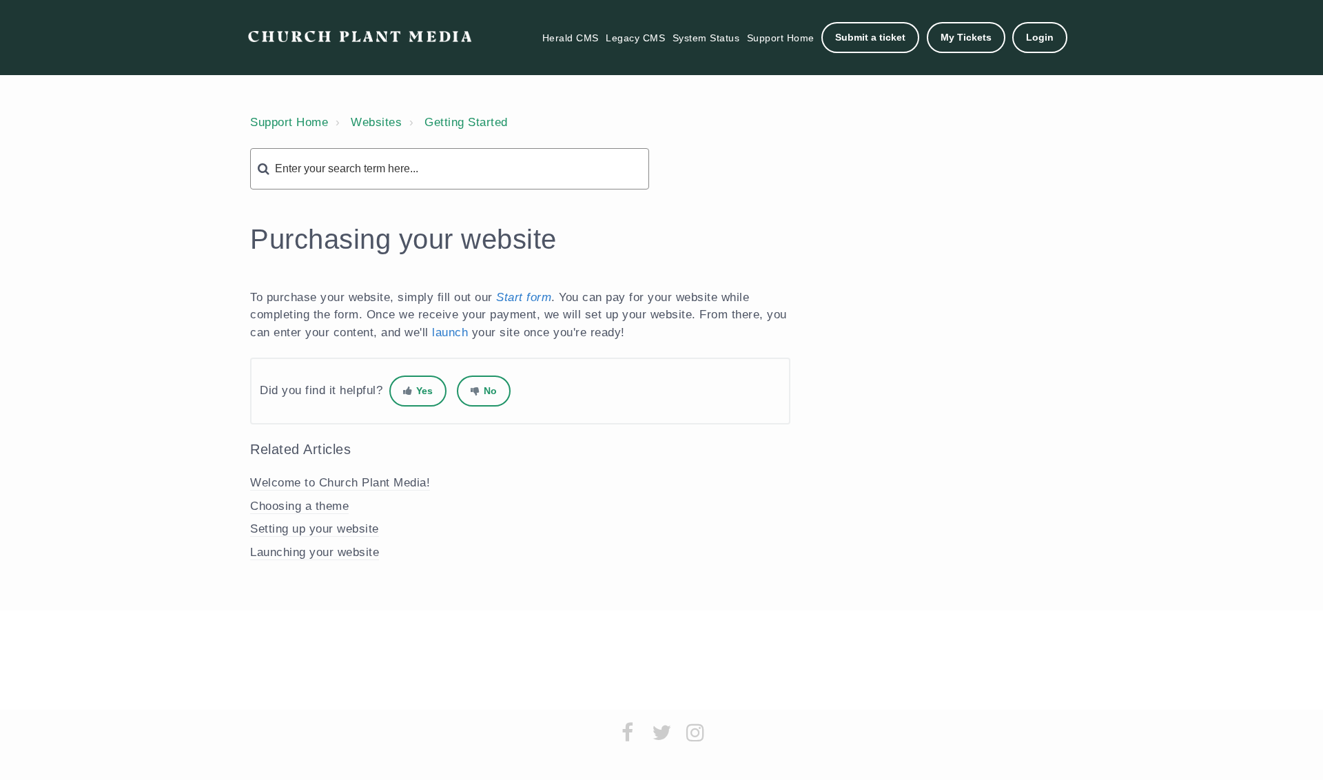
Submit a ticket (870, 37)
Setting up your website (314, 528)
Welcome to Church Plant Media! (340, 482)
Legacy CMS (635, 37)
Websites (376, 122)
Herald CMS (570, 37)
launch (450, 332)
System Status (706, 37)
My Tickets (966, 37)
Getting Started (466, 122)
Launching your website (314, 552)
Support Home (780, 37)
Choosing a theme (299, 506)
